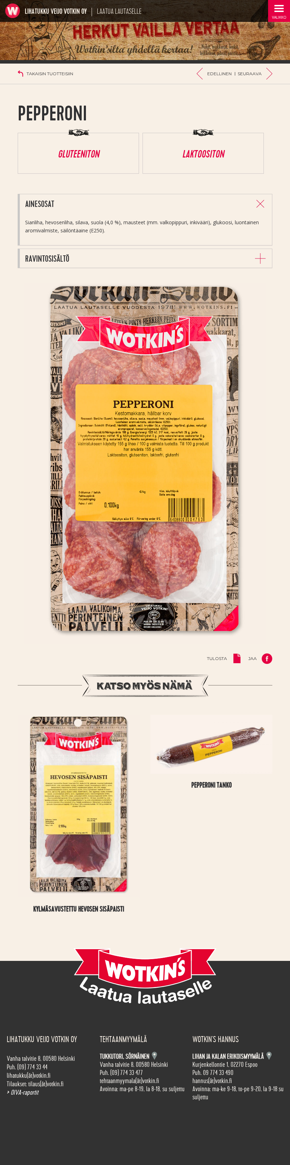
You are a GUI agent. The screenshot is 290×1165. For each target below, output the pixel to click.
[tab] (146, 203)
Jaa (252, 658)
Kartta (269, 1056)
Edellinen (219, 73)
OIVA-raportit (22, 1092)
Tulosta (217, 658)
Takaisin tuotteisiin (50, 73)
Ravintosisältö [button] (47, 259)
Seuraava (250, 73)
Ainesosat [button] (39, 204)
